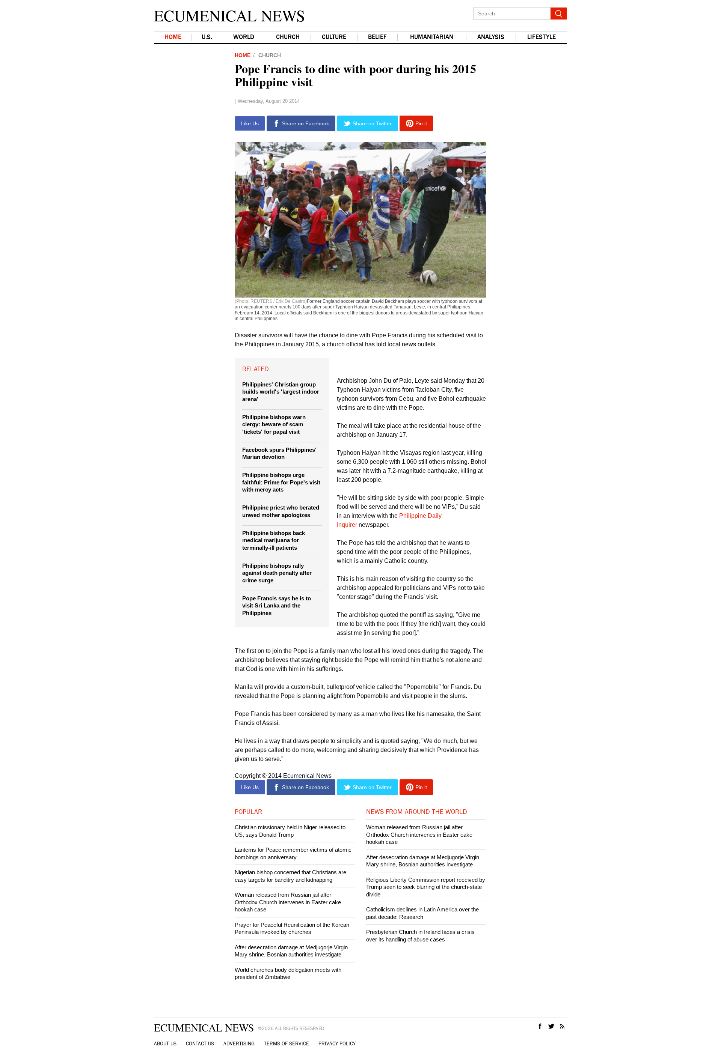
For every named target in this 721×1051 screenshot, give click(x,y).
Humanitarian (431, 37)
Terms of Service (286, 1043)
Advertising (239, 1043)
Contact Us (200, 1043)
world (243, 37)
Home (172, 37)
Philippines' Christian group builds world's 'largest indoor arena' (280, 391)
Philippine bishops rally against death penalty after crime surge (277, 572)
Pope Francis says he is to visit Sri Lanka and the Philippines (276, 605)
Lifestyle (541, 37)
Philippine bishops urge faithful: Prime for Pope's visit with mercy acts (281, 482)
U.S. (207, 37)
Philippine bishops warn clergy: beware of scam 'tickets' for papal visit (274, 424)
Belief (377, 37)
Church (288, 37)
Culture (334, 37)
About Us (165, 1043)
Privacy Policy (337, 1043)
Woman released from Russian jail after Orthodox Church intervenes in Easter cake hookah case (288, 902)
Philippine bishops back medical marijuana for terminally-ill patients (273, 540)
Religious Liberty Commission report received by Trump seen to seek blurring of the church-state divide (425, 887)
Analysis (490, 37)
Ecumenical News (229, 15)
